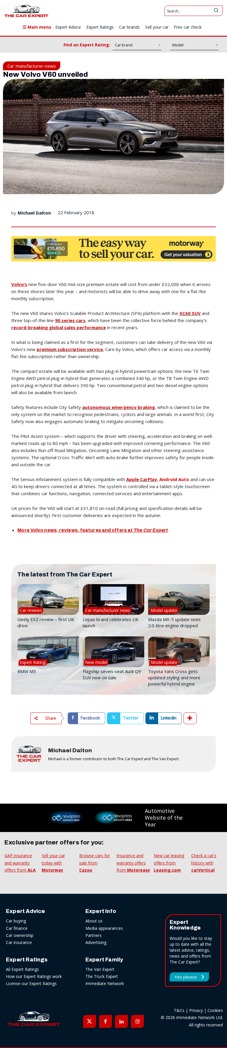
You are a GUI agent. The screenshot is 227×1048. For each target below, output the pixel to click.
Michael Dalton (34, 213)
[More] (190, 718)
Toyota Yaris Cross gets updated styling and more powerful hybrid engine (174, 677)
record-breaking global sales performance (58, 327)
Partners (93, 935)
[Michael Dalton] (29, 754)
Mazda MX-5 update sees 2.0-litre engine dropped (174, 622)
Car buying (16, 921)
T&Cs (179, 1010)
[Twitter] (89, 1021)
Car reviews (31, 610)
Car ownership (19, 935)
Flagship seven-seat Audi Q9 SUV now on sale (112, 674)
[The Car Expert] (26, 10)
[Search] (216, 11)
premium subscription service (70, 349)
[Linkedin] (121, 1021)
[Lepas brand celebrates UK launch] (113, 599)
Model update (164, 610)
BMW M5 (26, 671)
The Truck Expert (101, 976)
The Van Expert (99, 969)
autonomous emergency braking (118, 407)
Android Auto (174, 479)
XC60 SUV (190, 313)
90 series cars (70, 320)
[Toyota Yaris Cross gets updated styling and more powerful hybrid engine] (179, 651)
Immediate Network (104, 983)
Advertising (95, 942)
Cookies (215, 1010)
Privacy (196, 1010)
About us (94, 921)
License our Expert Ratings (31, 983)
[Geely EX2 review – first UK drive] (48, 599)
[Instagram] (137, 1021)
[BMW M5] (48, 651)
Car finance (16, 928)
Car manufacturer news (31, 66)
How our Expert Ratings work (34, 976)
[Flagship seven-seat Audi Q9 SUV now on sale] (113, 651)
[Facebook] (105, 1021)
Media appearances (104, 928)
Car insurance (19, 942)
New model (96, 662)
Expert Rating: (33, 662)
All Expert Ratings (22, 969)
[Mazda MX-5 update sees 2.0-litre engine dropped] (179, 599)
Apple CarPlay (141, 479)
